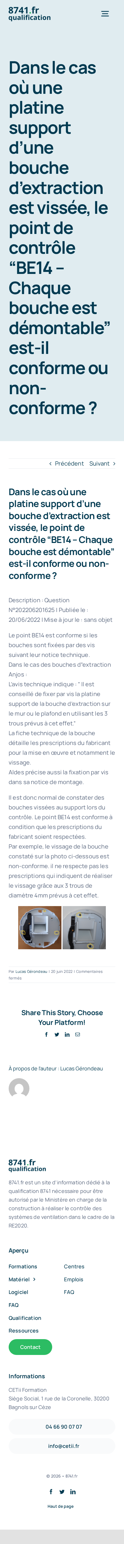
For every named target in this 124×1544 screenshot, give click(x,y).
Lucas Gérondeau (31, 971)
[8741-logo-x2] (33, 9)
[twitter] (62, 1491)
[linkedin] (73, 1491)
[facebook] (51, 1491)
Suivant (99, 463)
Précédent (69, 463)
